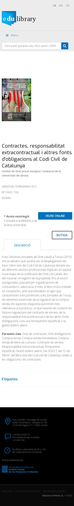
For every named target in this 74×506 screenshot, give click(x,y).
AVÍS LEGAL (7, 491)
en (61, 5)
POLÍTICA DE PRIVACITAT (28, 491)
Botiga (62, 235)
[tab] (22, 244)
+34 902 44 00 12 (21, 434)
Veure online (55, 216)
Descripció (22, 245)
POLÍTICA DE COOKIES (54, 491)
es (67, 5)
